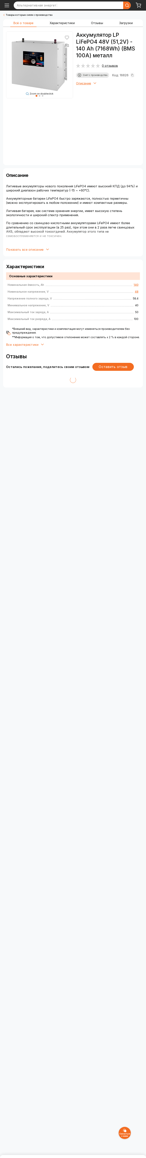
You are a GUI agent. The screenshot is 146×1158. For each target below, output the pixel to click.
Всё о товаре (23, 23)
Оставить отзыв (113, 367)
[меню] (7, 5)
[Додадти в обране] (67, 38)
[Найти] (127, 5)
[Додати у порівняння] (67, 45)
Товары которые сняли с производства (29, 14)
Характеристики (62, 23)
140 (136, 284)
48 (136, 291)
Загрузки (126, 23)
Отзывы (97, 23)
